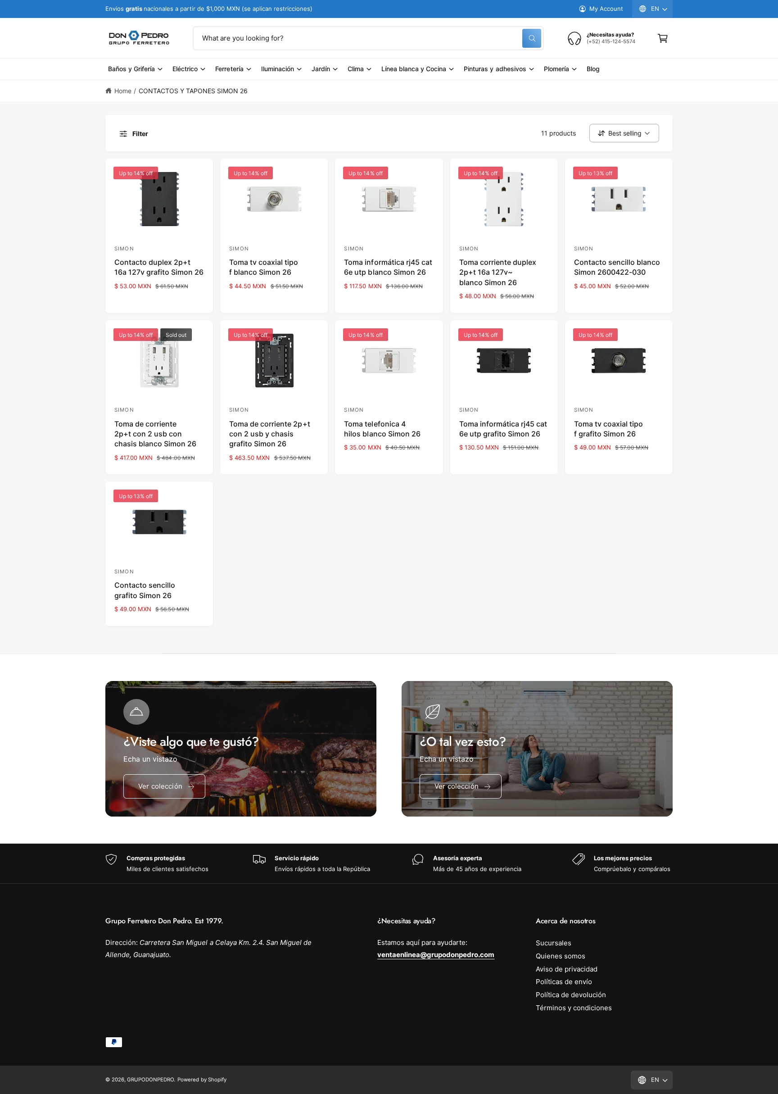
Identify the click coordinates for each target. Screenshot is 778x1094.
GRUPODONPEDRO (150, 1079)
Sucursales (553, 943)
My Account (606, 8)
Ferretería (229, 69)
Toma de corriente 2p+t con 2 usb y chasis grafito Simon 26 (269, 434)
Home (122, 91)
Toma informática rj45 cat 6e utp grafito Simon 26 (503, 428)
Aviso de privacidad (566, 969)
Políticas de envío (564, 981)
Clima (356, 69)
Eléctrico (185, 69)
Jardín (321, 69)
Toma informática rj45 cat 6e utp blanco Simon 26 (388, 267)
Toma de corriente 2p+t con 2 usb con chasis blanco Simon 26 (155, 434)
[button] (662, 38)
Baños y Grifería (131, 69)
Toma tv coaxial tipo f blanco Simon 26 (263, 267)
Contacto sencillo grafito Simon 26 (144, 590)
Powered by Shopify (201, 1079)
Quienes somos (560, 956)
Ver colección (160, 786)
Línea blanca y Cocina (413, 69)
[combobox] (368, 38)
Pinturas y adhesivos (495, 69)
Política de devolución (571, 994)
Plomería (556, 69)
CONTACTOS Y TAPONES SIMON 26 (193, 91)
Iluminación (277, 69)
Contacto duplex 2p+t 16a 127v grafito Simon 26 (159, 267)
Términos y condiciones (574, 1007)
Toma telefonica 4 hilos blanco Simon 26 (382, 428)
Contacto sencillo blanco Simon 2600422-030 (617, 267)
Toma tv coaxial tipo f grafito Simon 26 (608, 428)
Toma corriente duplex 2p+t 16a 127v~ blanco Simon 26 (497, 272)
